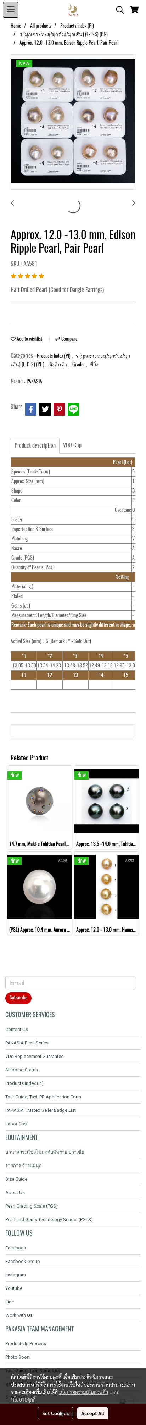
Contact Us (16, 1029)
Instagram (15, 1274)
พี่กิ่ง (94, 364)
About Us (15, 1192)
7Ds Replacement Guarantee (34, 1056)
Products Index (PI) (54, 356)
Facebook (15, 1248)
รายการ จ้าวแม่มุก (23, 1165)
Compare (69, 339)
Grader (79, 364)
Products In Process (25, 1343)
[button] (118, 10)
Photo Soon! (17, 1357)
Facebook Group (22, 1261)
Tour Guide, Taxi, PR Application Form (43, 1096)
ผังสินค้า (58, 364)
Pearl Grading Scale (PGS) (31, 1206)
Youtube (13, 1288)
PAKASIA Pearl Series (27, 1043)
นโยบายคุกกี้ (23, 1399)
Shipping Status (21, 1069)
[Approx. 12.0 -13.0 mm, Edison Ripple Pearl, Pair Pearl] (73, 122)
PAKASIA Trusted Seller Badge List (40, 1110)
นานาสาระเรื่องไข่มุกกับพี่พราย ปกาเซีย (44, 1152)
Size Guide (16, 1179)
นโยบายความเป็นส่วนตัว (83, 1392)
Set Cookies (55, 1413)
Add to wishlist (29, 339)
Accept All (92, 1413)
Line (9, 1301)
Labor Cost (16, 1123)
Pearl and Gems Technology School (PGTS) (49, 1219)
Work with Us (19, 1315)
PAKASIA (34, 381)
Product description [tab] (35, 446)
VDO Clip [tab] (72, 445)
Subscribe (18, 998)
